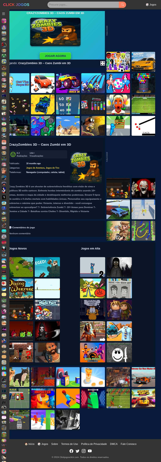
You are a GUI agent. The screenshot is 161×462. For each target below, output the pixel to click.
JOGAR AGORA (55, 55)
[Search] (122, 5)
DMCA (114, 444)
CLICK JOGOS (16, 5)
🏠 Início (29, 444)
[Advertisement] (131, 157)
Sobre (54, 444)
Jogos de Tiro (52, 168)
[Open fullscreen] (102, 63)
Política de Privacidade (94, 444)
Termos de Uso (69, 444)
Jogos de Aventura (35, 168)
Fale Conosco (128, 444)
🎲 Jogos (151, 4)
